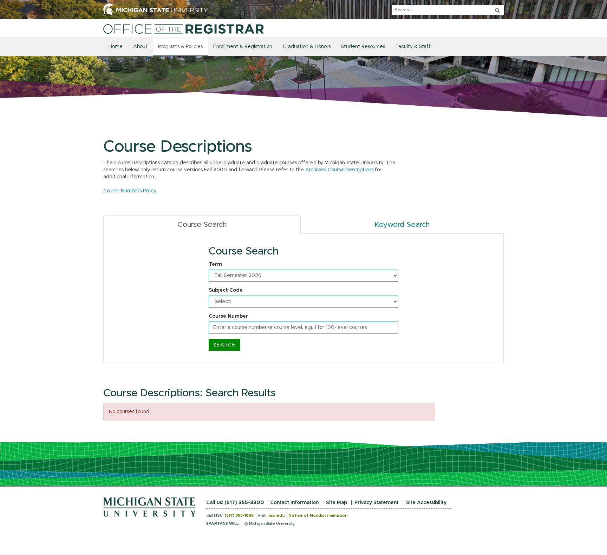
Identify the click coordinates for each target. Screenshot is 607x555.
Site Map (336, 502)
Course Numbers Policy (129, 191)
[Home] (183, 28)
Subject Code (226, 290)
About (140, 46)
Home (116, 46)
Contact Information (294, 502)
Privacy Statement (376, 502)
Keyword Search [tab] (402, 224)
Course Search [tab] (202, 224)
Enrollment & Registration (242, 46)
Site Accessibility (426, 502)
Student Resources (363, 46)
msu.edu (276, 515)
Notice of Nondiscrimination (317, 515)
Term (215, 264)
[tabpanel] (303, 298)
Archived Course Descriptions (339, 169)
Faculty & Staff (413, 46)
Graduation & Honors (307, 46)
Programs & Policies (180, 46)
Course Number (228, 316)
